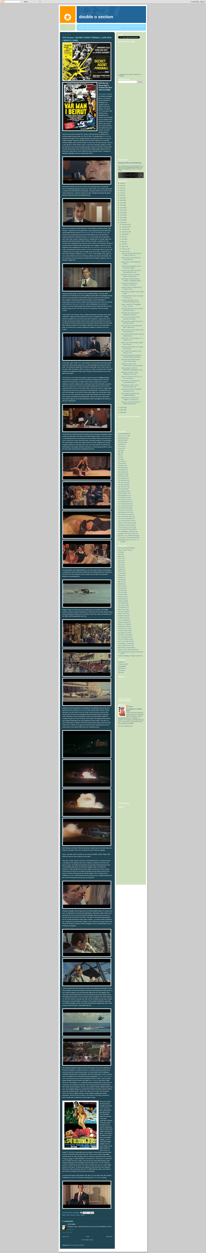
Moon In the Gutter (123, 609)
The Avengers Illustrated (125, 508)
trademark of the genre (100, 247)
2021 (121, 193)
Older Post (109, 1236)
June (123, 239)
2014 (121, 210)
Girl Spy (120, 457)
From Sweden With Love (125, 501)
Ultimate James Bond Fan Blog (127, 523)
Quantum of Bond (123, 474)
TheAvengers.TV (123, 469)
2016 (121, 205)
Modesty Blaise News (124, 493)
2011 (121, 217)
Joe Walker (89, 253)
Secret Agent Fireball (104, 94)
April (123, 244)
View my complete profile (125, 726)
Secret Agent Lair (123, 472)
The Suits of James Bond (125, 510)
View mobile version (87, 1239)
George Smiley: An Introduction (130, 163)
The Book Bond (122, 442)
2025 (121, 185)
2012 (121, 215)
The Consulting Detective (125, 637)
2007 (121, 410)
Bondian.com (122, 444)
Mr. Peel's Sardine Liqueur (125, 639)
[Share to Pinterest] (93, 1213)
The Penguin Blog (123, 603)
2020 (121, 195)
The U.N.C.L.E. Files (124, 436)
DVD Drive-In (122, 668)
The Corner (121, 565)
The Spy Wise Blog (123, 484)
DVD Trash (121, 558)
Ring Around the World (87, 232)
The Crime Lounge (123, 605)
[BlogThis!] (86, 1213)
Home (87, 1236)
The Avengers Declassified (126, 514)
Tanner (131, 706)
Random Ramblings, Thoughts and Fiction (130, 655)
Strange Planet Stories (124, 626)
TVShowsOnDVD (123, 664)
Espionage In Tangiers (78, 304)
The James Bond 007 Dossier (126, 520)
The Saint (121, 459)
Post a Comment (67, 1232)
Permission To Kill (123, 476)
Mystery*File (121, 575)
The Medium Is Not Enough (126, 643)
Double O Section (96, 16)
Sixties (82, 1215)
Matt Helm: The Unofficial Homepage (128, 535)
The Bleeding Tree (123, 607)
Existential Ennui (123, 598)
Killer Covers (122, 581)
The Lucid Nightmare (124, 620)
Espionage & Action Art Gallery (127, 525)
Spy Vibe (120, 453)
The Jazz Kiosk (122, 592)
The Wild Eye (122, 579)
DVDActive (121, 662)
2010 (121, 220)
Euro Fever (121, 560)
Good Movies (122, 573)
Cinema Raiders (122, 594)
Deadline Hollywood (123, 615)
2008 (121, 407)
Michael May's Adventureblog (126, 647)
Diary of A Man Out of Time (126, 645)
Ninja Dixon (121, 567)
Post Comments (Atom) (77, 1245)
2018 (121, 200)
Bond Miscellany (123, 467)
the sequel (94, 1080)
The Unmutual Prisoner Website (127, 529)
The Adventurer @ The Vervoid (127, 527)
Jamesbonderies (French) (125, 512)
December (125, 224)
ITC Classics (122, 461)
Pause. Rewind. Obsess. (125, 550)
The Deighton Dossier (124, 497)
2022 (121, 190)
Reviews (77, 1215)
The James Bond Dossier (125, 506)
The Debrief (121, 446)
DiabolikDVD (73, 1177)
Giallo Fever (121, 569)
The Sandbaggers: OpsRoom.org (127, 531)
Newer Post (65, 1236)
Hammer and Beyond (124, 622)
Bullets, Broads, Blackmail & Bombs (128, 649)
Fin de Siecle (106, 136)
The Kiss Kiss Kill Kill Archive (126, 518)
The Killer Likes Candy (124, 628)
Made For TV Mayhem (124, 624)
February (124, 249)
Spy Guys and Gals (124, 486)
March (124, 246)
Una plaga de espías (124, 491)
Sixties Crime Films (123, 613)
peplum (105, 232)
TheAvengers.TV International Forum (129, 537)
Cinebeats (121, 552)
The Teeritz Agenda (123, 611)
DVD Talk (121, 672)
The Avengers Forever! (125, 499)
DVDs (67, 1215)
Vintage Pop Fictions (124, 618)
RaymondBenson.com (124, 495)
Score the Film (122, 588)
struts (79, 1082)
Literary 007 (121, 448)
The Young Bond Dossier (125, 503)
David (69, 1224)
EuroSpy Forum (122, 465)
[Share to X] (88, 1213)
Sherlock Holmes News (125, 630)
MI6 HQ (120, 455)
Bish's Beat (121, 562)
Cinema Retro (122, 463)
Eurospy (103, 98)
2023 (121, 188)
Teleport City (121, 577)
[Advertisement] (127, 121)
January (124, 251)
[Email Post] (81, 1212)
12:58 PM (70, 1229)
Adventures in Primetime (125, 635)
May (123, 241)
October (124, 229)
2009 (121, 222)
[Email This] (84, 1213)
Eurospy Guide (68, 1158)
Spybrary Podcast (123, 438)
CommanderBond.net (124, 433)
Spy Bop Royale (122, 440)
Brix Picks (121, 554)
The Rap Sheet (122, 590)
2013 (121, 212)
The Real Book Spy (123, 480)
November (125, 227)
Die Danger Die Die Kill (124, 632)
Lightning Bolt (105, 436)
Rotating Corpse (123, 596)
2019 (121, 198)
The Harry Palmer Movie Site (126, 516)
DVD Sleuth (121, 670)
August (124, 234)
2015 (121, 207)
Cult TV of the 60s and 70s (126, 641)
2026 (121, 183)
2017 (121, 203)
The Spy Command (123, 482)
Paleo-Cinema (122, 586)
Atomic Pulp (121, 571)
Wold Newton (122, 584)
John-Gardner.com (123, 478)
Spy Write (121, 450)
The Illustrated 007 (123, 489)
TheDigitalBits (122, 666)
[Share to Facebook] (90, 1213)
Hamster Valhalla (123, 601)
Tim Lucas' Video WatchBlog (126, 548)
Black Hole (121, 556)
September (125, 232)
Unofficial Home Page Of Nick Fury (128, 533)
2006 (121, 412)
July (123, 236)
